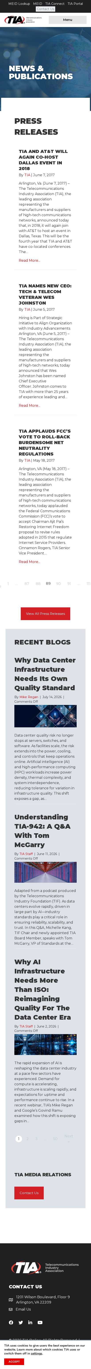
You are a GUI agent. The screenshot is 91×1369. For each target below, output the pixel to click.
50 (55, 1139)
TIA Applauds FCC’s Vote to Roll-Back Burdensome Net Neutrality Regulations (45, 442)
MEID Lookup (19, 4)
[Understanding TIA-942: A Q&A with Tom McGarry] (45, 872)
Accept (14, 1361)
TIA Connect (54, 4)
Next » (68, 1138)
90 (58, 584)
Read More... (29, 260)
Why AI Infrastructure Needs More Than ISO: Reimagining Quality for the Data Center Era (42, 989)
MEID (37, 4)
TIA (27, 175)
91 (69, 584)
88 (38, 584)
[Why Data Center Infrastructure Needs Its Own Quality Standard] (45, 716)
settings (36, 1354)
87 (27, 584)
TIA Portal (75, 4)
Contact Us (45, 9)
